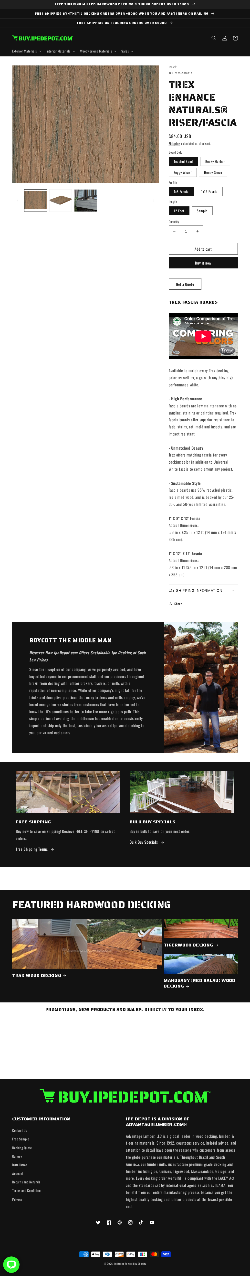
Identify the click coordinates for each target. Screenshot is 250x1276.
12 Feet (179, 210)
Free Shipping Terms (32, 849)
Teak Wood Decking (36, 975)
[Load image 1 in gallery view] (35, 200)
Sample (202, 210)
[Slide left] (17, 200)
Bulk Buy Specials (144, 842)
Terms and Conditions (26, 1190)
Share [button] (178, 603)
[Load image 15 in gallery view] (60, 200)
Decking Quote (22, 1147)
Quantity (174, 221)
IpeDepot (119, 1263)
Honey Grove (213, 172)
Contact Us (19, 1130)
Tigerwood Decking (188, 945)
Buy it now (203, 263)
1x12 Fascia (209, 191)
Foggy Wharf (183, 172)
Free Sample (20, 1138)
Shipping (174, 143)
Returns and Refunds (26, 1181)
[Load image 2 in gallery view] (85, 200)
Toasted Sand (183, 161)
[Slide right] (153, 200)
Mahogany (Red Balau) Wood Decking (199, 983)
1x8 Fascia (181, 191)
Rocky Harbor (215, 161)
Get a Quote (185, 284)
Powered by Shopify (135, 1263)
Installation (19, 1164)
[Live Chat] (11, 1264)
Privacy (17, 1199)
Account (17, 1173)
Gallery (17, 1156)
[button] (26, 51)
